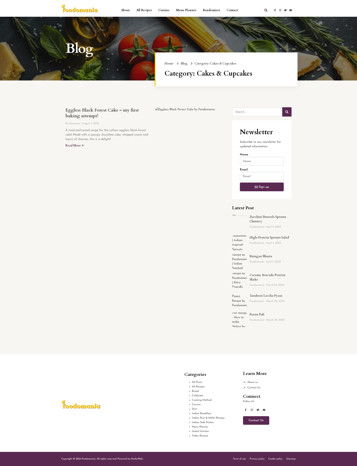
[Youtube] (290, 10)
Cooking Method (202, 400)
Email (244, 169)
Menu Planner (186, 10)
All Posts (197, 382)
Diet (194, 409)
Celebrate (197, 395)
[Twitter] (285, 10)
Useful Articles (200, 431)
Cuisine (164, 10)
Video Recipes (200, 435)
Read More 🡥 (74, 145)
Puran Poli (257, 314)
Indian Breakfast (201, 413)
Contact (232, 10)
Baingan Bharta (261, 256)
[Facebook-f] (275, 10)
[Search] (287, 112)
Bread (195, 391)
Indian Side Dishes (203, 422)
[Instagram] (280, 10)
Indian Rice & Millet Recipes (208, 418)
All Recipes (144, 10)
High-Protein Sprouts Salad (269, 238)
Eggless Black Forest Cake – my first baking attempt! (102, 113)
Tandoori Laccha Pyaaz (266, 296)
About (125, 10)
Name (244, 154)
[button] (266, 10)
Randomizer (211, 10)
